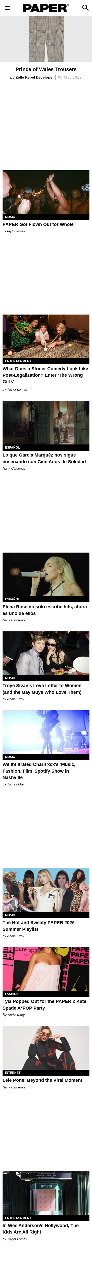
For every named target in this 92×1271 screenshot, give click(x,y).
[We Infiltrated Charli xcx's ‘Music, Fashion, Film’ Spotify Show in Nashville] (46, 732)
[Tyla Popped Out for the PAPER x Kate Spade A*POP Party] (46, 969)
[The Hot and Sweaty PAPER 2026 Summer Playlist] (46, 890)
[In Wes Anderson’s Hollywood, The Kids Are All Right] (46, 1193)
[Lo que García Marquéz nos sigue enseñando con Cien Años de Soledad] (46, 422)
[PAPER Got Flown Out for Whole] (46, 192)
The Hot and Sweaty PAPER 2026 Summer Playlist (39, 926)
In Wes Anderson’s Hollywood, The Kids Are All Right (41, 1229)
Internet (12, 1073)
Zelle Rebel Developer (35, 77)
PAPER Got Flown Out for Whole (38, 224)
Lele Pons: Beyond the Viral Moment (42, 1080)
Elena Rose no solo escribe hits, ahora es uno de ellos (45, 610)
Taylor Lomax (17, 389)
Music (10, 217)
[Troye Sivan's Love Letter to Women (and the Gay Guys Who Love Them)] (46, 653)
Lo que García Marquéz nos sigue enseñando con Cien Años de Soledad (44, 458)
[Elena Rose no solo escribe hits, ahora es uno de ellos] (46, 574)
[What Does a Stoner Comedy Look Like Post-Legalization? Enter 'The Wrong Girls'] (46, 336)
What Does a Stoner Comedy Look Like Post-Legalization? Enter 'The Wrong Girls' (45, 375)
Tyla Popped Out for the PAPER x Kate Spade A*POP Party (44, 1004)
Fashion (12, 994)
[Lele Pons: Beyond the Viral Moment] (46, 1048)
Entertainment (18, 361)
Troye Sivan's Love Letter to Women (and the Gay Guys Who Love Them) (42, 689)
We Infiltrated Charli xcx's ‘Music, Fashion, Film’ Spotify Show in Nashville (39, 771)
